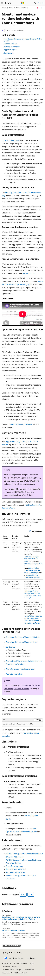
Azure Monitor (21, 8)
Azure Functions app (14, 866)
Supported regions (10, 50)
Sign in (40, 3)
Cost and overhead (10, 44)
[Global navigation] (2, 3)
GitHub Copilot (28, 273)
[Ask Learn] (37, 8)
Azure (11, 8)
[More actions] (41, 8)
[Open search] (35, 3)
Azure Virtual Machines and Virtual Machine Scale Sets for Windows (33, 618)
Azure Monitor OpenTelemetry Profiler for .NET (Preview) (32, 570)
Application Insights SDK (33, 563)
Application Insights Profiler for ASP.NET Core (31, 558)
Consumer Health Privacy (11, 970)
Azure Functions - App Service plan (20, 669)
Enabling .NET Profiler (11, 47)
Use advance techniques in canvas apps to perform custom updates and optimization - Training (21, 918)
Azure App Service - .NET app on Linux (21, 642)
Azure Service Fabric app (16, 869)
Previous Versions (20, 963)
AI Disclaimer (6, 963)
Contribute (6, 966)
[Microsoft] (22, 3)
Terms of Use (29, 970)
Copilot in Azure (8, 508)
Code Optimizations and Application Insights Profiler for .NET (22, 40)
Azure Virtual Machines (15, 872)
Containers (10, 647)
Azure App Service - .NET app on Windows (23, 637)
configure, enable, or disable (20, 424)
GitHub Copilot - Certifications (13, 930)
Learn (4, 8)
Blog (31, 963)
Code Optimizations (10, 140)
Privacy (14, 966)
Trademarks (6, 973)
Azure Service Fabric (32, 623)
